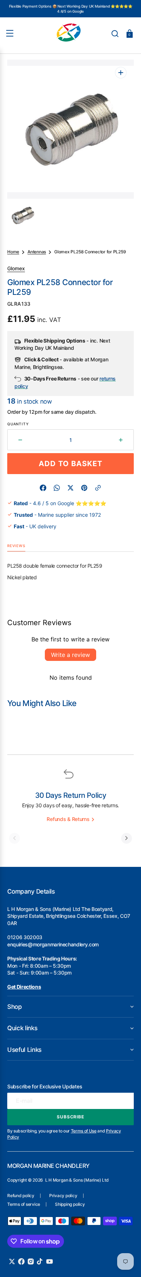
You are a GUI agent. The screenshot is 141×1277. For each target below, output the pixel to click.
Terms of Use (84, 1131)
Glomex (16, 268)
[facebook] (43, 488)
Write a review (70, 654)
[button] (115, 33)
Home (13, 251)
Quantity (18, 424)
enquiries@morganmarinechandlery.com (53, 944)
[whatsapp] (57, 488)
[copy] (98, 488)
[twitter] (70, 488)
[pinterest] (84, 488)
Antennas (36, 251)
